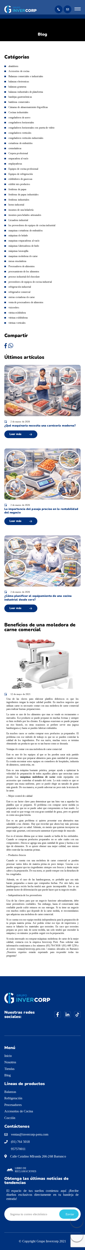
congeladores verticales (19, 132)
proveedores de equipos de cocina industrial (30, 281)
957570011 (18, 1149)
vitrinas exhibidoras (18, 317)
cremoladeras (14, 148)
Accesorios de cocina (19, 71)
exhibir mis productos (19, 184)
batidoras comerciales (19, 102)
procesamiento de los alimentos (23, 271)
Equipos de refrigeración (20, 174)
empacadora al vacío (18, 158)
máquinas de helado (18, 235)
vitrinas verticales (17, 322)
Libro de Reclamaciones (25, 1170)
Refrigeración (13, 1098)
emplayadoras (15, 163)
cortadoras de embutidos (20, 143)
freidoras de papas (17, 189)
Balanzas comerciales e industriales (25, 76)
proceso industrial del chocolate (24, 276)
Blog (7, 1075)
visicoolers (13, 307)
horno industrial (16, 204)
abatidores (13, 66)
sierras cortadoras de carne (21, 297)
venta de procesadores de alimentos (25, 302)
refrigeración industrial (19, 286)
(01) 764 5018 (20, 1141)
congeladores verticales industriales (26, 138)
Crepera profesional (18, 153)
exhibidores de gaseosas (20, 179)
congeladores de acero (19, 117)
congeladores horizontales (21, 122)
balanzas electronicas (18, 81)
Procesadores (13, 1105)
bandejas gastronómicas (20, 96)
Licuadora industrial (18, 220)
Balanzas (10, 1092)
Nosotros (10, 1062)
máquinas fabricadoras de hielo (23, 245)
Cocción (9, 1118)
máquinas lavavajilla (18, 251)
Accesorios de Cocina (18, 1111)
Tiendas (9, 1069)
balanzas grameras (17, 86)
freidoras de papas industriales (23, 194)
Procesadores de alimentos (21, 266)
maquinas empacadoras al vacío (24, 240)
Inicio (8, 1056)
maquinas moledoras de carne (23, 256)
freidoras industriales (18, 199)
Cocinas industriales (18, 112)
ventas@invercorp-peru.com (29, 1134)
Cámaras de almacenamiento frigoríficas (28, 107)
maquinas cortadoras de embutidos (25, 230)
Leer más (15, 434)
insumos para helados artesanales (24, 215)
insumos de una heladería (20, 209)
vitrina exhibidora (17, 312)
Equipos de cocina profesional (23, 168)
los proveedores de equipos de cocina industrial (31, 225)
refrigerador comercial (19, 292)
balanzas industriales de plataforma (25, 91)
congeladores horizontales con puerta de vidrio (31, 127)
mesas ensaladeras (17, 261)
